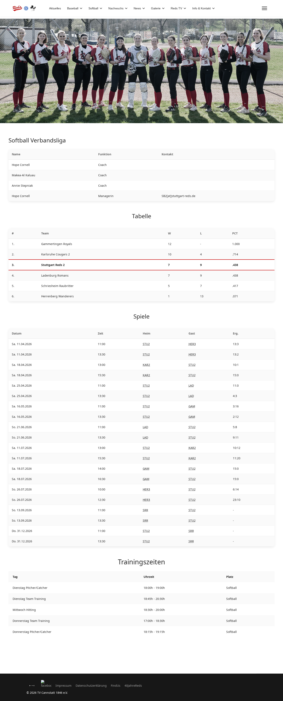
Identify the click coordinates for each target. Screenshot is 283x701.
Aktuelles (55, 8)
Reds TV (176, 8)
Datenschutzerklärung (91, 686)
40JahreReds (133, 686)
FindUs (115, 686)
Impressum (63, 686)
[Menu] (264, 8)
